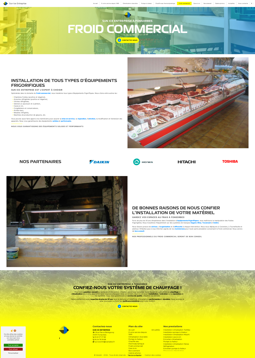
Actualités (231, 3)
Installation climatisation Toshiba (176, 330)
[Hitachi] (186, 161)
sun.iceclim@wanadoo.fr (104, 342)
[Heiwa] (143, 161)
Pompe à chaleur (146, 3)
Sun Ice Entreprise (17, 3)
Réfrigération (168, 346)
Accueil (95, 3)
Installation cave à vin (172, 337)
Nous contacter (243, 3)
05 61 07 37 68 (100, 337)
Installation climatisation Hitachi (176, 335)
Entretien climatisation (172, 339)
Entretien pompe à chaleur (174, 349)
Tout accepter (13, 345)
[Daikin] (99, 162)
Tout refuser (13, 349)
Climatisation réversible (130, 3)
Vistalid (99, 355)
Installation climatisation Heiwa (176, 344)
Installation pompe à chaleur (175, 332)
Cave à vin (196, 3)
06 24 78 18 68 (100, 339)
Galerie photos (220, 3)
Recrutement (208, 3)
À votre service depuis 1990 (110, 3)
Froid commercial (184, 3)
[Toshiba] (230, 162)
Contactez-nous (129, 40)
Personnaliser (13, 353)
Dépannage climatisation (173, 351)
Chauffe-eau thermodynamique (165, 3)
